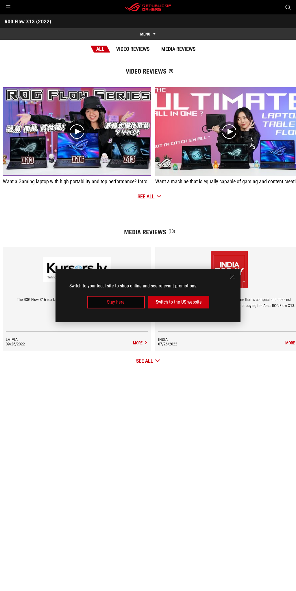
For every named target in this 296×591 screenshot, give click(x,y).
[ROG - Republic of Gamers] (148, 7)
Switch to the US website (179, 302)
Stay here (116, 302)
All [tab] (100, 49)
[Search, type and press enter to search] (287, 7)
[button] (8, 7)
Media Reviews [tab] (178, 49)
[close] (232, 277)
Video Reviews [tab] (132, 49)
